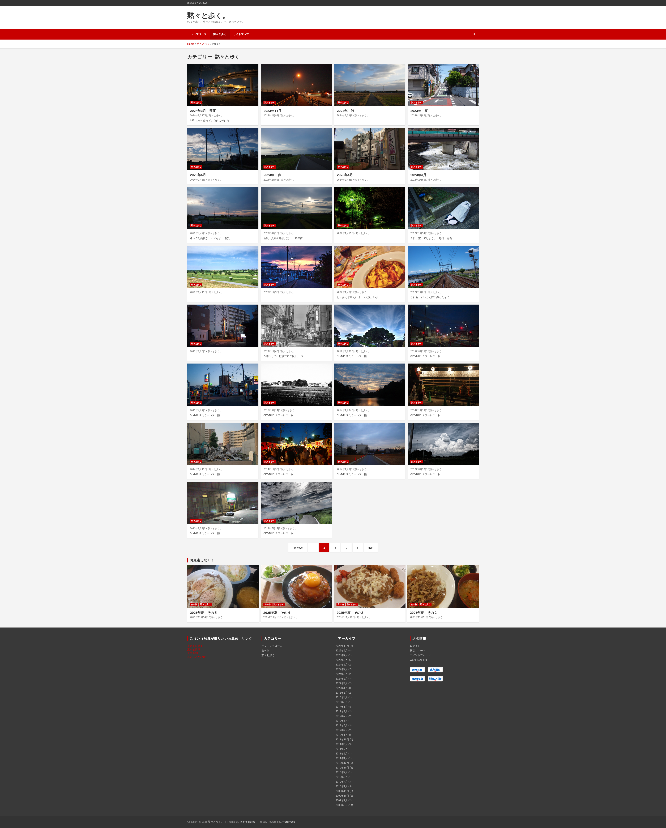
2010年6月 (342, 777)
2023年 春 (272, 175)
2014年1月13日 (418, 410)
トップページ (198, 34)
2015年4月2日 (198, 410)
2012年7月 (342, 716)
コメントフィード (420, 655)
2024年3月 (342, 674)
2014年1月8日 (344, 469)
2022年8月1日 (271, 233)
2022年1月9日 (271, 292)
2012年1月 (342, 734)
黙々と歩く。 (208, 15)
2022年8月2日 (198, 233)
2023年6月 (198, 175)
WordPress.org (418, 659)
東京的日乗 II (194, 645)
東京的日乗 (193, 649)
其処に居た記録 (196, 656)
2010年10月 (342, 767)
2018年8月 (342, 692)
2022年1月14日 (418, 233)
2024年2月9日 (271, 115)
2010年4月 (342, 781)
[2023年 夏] (443, 84)
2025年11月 (342, 645)
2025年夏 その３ (350, 613)
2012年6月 (342, 720)
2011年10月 (342, 739)
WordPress (288, 821)
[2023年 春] (296, 149)
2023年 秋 (345, 111)
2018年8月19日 (418, 351)
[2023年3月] (443, 149)
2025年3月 (342, 659)
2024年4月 (342, 669)
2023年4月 (345, 175)
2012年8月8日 (198, 528)
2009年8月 (342, 805)
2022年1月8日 (344, 292)
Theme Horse (247, 821)
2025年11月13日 (272, 617)
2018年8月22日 (345, 351)
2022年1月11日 (198, 292)
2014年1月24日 (345, 410)
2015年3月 (342, 702)
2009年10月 (342, 795)
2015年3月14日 (271, 410)
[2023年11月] (296, 84)
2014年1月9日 (271, 469)
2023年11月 (272, 111)
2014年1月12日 (198, 469)
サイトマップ (241, 34)
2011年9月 (342, 744)
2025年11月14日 (199, 617)
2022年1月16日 (345, 233)
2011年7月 (342, 748)
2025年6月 (342, 650)
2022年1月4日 (271, 351)
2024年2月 (342, 678)
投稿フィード (417, 650)
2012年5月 (342, 725)
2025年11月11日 (419, 617)
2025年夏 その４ (277, 613)
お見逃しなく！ (202, 560)
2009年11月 (342, 791)
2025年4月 (342, 655)
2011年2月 (342, 753)
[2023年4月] (369, 149)
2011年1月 (342, 758)
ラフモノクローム (272, 645)
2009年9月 (342, 800)
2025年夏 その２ (423, 613)
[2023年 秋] (369, 84)
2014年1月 (342, 706)
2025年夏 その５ (203, 613)
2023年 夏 (419, 111)
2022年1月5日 (198, 351)
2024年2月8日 (198, 179)
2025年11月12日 (345, 617)
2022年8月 (342, 683)
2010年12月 (342, 763)
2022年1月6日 (418, 292)
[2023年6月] (223, 149)
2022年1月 (342, 688)
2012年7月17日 (271, 528)
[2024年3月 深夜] (223, 84)
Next (370, 547)
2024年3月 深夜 (203, 111)
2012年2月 (342, 730)
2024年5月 (342, 664)
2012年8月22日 (418, 469)
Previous (298, 547)
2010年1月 (342, 786)
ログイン (415, 645)
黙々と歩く (219, 34)
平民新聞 (192, 653)
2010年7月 (342, 772)
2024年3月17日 (198, 115)
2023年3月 (418, 175)
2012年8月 (342, 711)
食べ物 (194, 604)
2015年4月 (342, 697)
